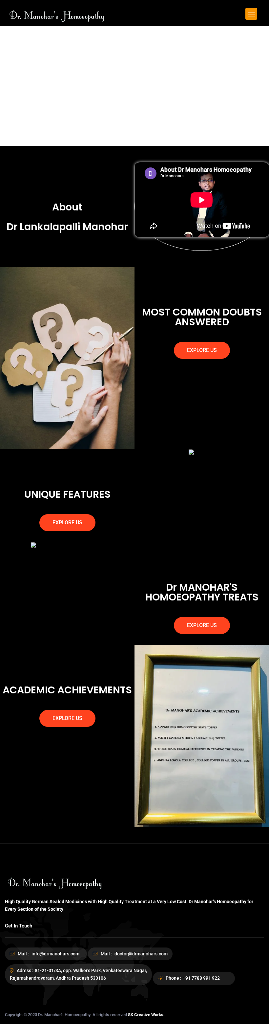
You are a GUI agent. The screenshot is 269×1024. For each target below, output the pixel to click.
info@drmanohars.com (55, 953)
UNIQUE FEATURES (67, 494)
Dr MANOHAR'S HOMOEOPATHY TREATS (202, 592)
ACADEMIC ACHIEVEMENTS (67, 690)
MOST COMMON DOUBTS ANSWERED (202, 317)
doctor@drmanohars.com (141, 953)
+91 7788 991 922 (201, 978)
